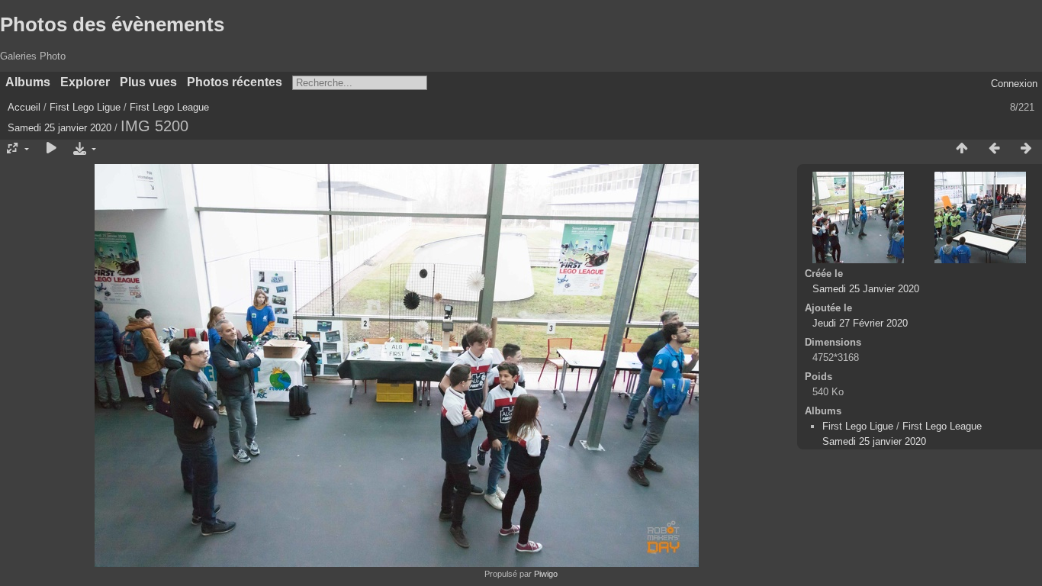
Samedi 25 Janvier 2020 (865, 289)
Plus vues (148, 82)
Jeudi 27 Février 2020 (860, 323)
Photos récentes (234, 82)
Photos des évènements (112, 24)
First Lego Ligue (85, 107)
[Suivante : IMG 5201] (1026, 148)
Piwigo (546, 573)
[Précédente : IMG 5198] (994, 148)
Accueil (24, 107)
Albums (27, 82)
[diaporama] (51, 148)
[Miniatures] (962, 148)
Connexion (1014, 83)
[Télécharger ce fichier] (83, 148)
